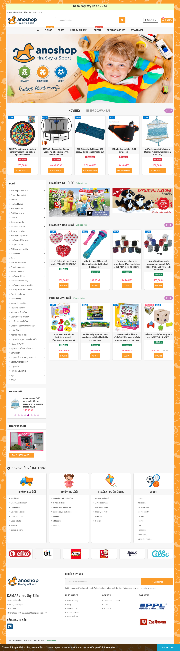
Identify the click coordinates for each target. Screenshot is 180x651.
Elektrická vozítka (144, 539)
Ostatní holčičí (59, 503)
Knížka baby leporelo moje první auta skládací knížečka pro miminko (95, 337)
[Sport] (153, 481)
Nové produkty (72, 608)
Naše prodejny (72, 600)
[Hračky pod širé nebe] (111, 481)
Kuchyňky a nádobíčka (62, 507)
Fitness (140, 498)
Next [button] (171, 110)
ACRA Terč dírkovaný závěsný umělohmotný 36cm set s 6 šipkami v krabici (22, 152)
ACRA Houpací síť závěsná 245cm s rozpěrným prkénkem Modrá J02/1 (157, 152)
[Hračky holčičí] (69, 481)
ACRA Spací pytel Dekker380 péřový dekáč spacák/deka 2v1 (90, 150)
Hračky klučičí (27, 491)
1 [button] (15, 415)
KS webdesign (51, 640)
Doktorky (56, 525)
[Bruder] (160, 554)
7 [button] (35, 415)
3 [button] (22, 415)
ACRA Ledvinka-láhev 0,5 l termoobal (124, 150)
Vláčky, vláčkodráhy (19, 503)
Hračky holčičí (69, 491)
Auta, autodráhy (17, 516)
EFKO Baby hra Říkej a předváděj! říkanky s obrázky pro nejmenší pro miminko (127, 337)
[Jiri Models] (19, 554)
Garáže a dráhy (17, 530)
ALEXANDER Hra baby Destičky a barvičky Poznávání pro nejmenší (63, 337)
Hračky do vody (101, 512)
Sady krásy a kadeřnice (62, 512)
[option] (22, 145)
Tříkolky (141, 516)
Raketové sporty (144, 507)
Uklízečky (57, 521)
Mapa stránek (72, 616)
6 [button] (31, 415)
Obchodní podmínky (112, 600)
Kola (139, 525)
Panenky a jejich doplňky (63, 498)
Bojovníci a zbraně (18, 512)
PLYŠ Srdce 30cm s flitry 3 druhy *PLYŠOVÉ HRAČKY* (63, 262)
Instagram (10, 626)
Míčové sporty (143, 512)
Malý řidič (99, 516)
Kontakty (38, 12)
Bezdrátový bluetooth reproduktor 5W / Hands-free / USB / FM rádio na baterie (127, 264)
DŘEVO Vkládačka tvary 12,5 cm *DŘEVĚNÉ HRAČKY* (158, 335)
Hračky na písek (101, 507)
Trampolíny (142, 530)
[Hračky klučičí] (26, 481)
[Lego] (47, 554)
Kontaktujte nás (73, 612)
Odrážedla (142, 503)
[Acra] (104, 554)
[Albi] (132, 554)
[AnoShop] (22, 20)
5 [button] (28, 415)
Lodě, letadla (16, 521)
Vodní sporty (142, 534)
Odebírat (158, 581)
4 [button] (25, 415)
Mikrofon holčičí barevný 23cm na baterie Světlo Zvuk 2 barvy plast (95, 264)
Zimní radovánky (101, 503)
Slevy (69, 604)
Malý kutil (15, 498)
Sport (153, 491)
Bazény (98, 521)
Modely (14, 525)
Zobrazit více (83, 183)
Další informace (21, 455)
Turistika (141, 521)
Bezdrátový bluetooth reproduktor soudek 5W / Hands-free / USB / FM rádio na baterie (159, 265)
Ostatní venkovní (102, 498)
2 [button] (19, 415)
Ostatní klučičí (16, 507)
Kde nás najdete (14, 12)
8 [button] (38, 415)
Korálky (56, 516)
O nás (28, 12)
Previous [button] (166, 110)
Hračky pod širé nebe (111, 491)
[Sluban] (76, 554)
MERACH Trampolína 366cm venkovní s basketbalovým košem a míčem (56, 152)
